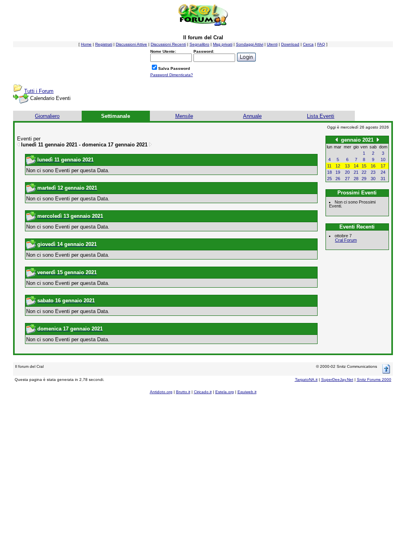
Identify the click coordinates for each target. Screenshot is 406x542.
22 (364, 172)
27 (347, 178)
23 (373, 172)
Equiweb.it (247, 392)
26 (337, 178)
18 (329, 172)
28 (356, 178)
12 (337, 165)
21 (356, 172)
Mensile (184, 116)
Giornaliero (47, 116)
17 (383, 165)
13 (347, 165)
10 (383, 159)
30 (373, 178)
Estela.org (224, 392)
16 (373, 165)
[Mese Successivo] (378, 139)
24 (383, 172)
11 (329, 165)
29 (364, 178)
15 (364, 165)
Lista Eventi (320, 116)
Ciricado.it (203, 392)
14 (356, 165)
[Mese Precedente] (336, 139)
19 (337, 172)
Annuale (252, 116)
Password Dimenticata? (171, 75)
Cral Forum (346, 240)
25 (329, 178)
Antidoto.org (161, 392)
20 (347, 172)
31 (383, 178)
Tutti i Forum (39, 91)
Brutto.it (183, 392)
